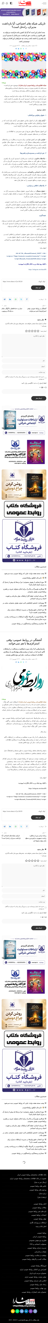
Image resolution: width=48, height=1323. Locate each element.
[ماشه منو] (43, 3)
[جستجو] (3, 3)
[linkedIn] (10, 299)
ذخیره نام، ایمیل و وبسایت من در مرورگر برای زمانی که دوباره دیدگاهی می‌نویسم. (24, 378)
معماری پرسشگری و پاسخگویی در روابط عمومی (28, 623)
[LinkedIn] (18, 48)
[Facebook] (26, 48)
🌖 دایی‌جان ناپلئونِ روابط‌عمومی (33, 578)
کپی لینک (38, 287)
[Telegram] (16, 48)
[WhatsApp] (21, 48)
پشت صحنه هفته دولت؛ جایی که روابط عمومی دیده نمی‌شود (24, 573)
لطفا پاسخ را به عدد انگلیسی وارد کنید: (33, 383)
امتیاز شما (43, 331)
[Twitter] (23, 48)
